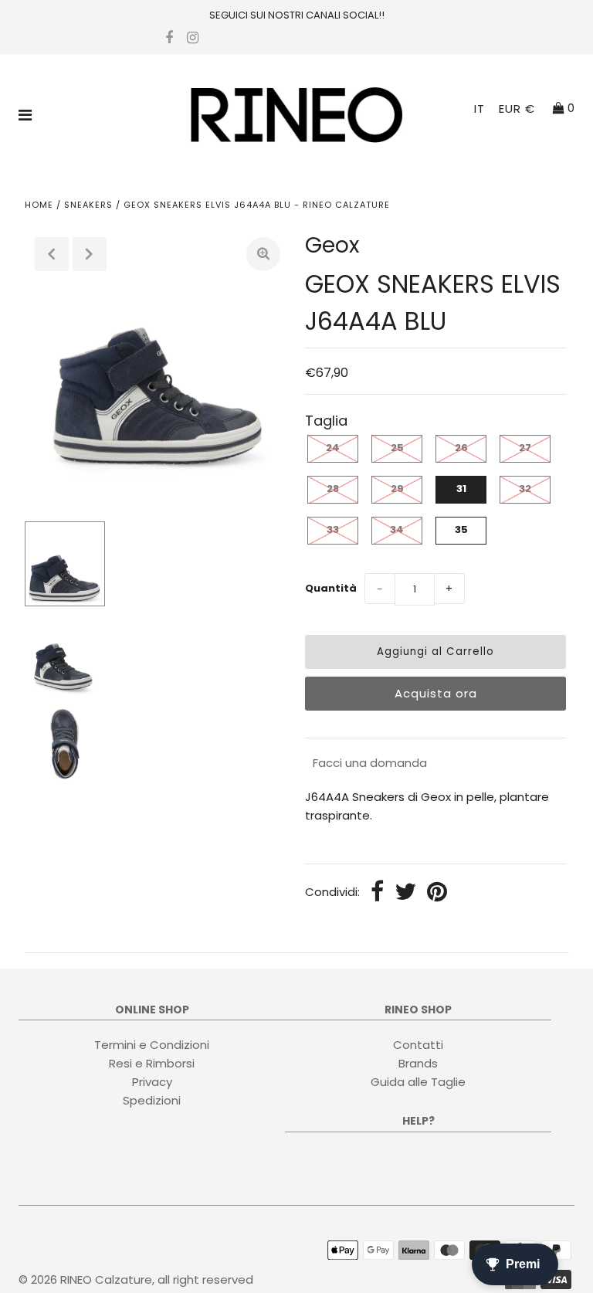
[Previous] (52, 254)
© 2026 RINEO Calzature (85, 1279)
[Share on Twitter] (405, 893)
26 (461, 447)
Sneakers (88, 205)
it (479, 108)
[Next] (90, 254)
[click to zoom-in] (263, 254)
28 (333, 488)
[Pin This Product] (437, 893)
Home (39, 205)
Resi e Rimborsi (152, 1063)
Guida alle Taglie (418, 1082)
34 (397, 529)
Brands (418, 1063)
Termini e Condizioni (151, 1045)
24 (333, 447)
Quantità (331, 588)
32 (525, 488)
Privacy (152, 1082)
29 (397, 488)
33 (333, 529)
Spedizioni (152, 1100)
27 (525, 447)
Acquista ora (436, 693)
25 (397, 447)
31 (461, 488)
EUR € (517, 108)
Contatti (418, 1045)
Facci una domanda (370, 763)
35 (461, 529)
